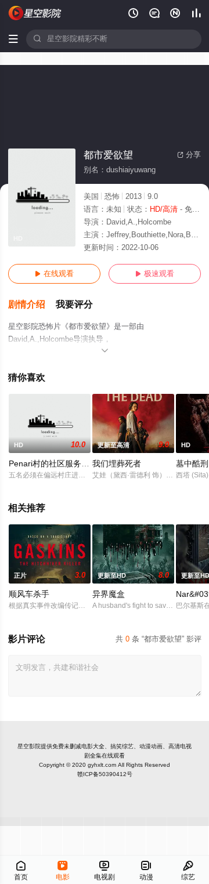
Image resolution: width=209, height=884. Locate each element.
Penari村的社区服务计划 (53, 463)
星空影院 (29, 746)
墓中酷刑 (192, 463)
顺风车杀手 (29, 594)
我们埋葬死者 (116, 463)
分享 (189, 155)
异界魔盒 (108, 594)
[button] (32, 304)
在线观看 (54, 274)
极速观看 (154, 274)
